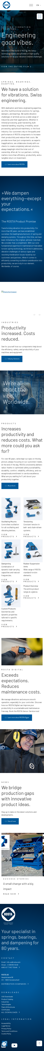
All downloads (9, 1012)
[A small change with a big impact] (22, 854)
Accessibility (6, 1023)
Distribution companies (14, 984)
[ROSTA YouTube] (14, 1045)
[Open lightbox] (9, 292)
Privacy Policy (6, 1029)
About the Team (9, 967)
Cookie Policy (6, 1034)
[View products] (11, 508)
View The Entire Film (15, 67)
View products (8, 535)
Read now (10, 894)
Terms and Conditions (9, 1031)
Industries (5, 1002)
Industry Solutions (13, 359)
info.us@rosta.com (13, 962)
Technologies (6, 1004)
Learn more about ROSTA (16, 164)
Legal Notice (5, 1026)
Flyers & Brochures (8, 1007)
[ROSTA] (6, 5)
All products (11, 486)
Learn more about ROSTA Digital (18, 717)
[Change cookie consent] (4, 1043)
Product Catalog (7, 999)
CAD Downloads (7, 997)
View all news (12, 821)
